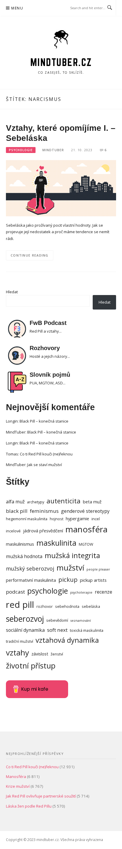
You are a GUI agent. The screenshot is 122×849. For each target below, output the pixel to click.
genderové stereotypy (85, 511)
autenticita (63, 500)
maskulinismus (20, 544)
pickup (68, 579)
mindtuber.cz (61, 62)
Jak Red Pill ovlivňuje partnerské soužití (41, 796)
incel (96, 518)
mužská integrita (72, 555)
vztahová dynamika (67, 640)
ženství (57, 654)
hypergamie (77, 518)
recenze (103, 592)
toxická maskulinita (86, 630)
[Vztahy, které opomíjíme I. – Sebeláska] (61, 187)
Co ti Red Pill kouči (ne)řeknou (46, 454)
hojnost (56, 518)
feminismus (44, 511)
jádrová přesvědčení (43, 531)
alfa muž (15, 501)
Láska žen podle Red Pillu (29, 806)
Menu (17, 8)
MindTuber (53, 150)
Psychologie (21, 150)
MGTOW (86, 544)
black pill (17, 511)
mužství (70, 567)
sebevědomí (57, 620)
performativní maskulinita (31, 580)
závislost (39, 654)
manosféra (86, 529)
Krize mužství (18, 786)
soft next (57, 629)
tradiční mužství (19, 641)
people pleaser (98, 569)
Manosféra (16, 776)
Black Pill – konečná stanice (44, 421)
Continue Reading (30, 255)
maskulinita (56, 543)
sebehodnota (67, 606)
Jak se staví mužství (44, 464)
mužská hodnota (24, 556)
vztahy (17, 652)
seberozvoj (25, 618)
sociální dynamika (25, 630)
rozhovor (44, 606)
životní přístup (30, 665)
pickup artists (93, 580)
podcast (15, 591)
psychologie (47, 591)
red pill (20, 604)
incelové (13, 531)
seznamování (80, 620)
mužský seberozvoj (30, 568)
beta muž (92, 502)
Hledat (12, 291)
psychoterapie (81, 592)
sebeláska (91, 606)
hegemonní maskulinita (26, 518)
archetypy (35, 502)
